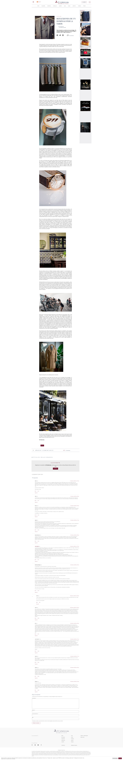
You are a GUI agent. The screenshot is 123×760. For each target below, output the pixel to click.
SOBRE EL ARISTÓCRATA (84, 735)
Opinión (59, 16)
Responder (36, 502)
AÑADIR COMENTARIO (44, 450)
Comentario (34, 698)
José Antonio (37, 546)
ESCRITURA (63, 738)
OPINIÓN (72, 738)
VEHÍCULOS (63, 740)
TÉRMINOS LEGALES (74, 745)
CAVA (72, 735)
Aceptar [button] (120, 758)
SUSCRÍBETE (35, 735)
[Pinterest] (35, 745)
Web (32, 717)
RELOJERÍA (63, 737)
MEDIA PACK (82, 737)
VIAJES (72, 737)
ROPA (62, 735)
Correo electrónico (35, 713)
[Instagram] (32, 745)
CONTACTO (63, 745)
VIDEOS (72, 740)
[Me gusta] (35, 491)
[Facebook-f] (41, 745)
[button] (57, 35)
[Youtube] (38, 745)
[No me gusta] (38, 491)
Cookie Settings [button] (115, 758)
